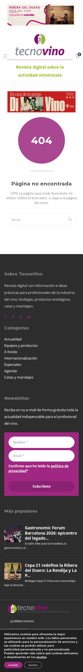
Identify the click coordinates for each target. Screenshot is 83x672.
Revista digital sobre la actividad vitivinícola (40, 71)
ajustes (41, 657)
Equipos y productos (21, 345)
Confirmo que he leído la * (39, 468)
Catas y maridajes (18, 377)
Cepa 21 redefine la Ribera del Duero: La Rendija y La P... (51, 570)
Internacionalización (20, 358)
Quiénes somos (22, 621)
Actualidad (12, 339)
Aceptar (13, 665)
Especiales (12, 364)
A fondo (10, 351)
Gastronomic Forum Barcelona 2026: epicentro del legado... (51, 533)
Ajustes (33, 665)
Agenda (10, 370)
